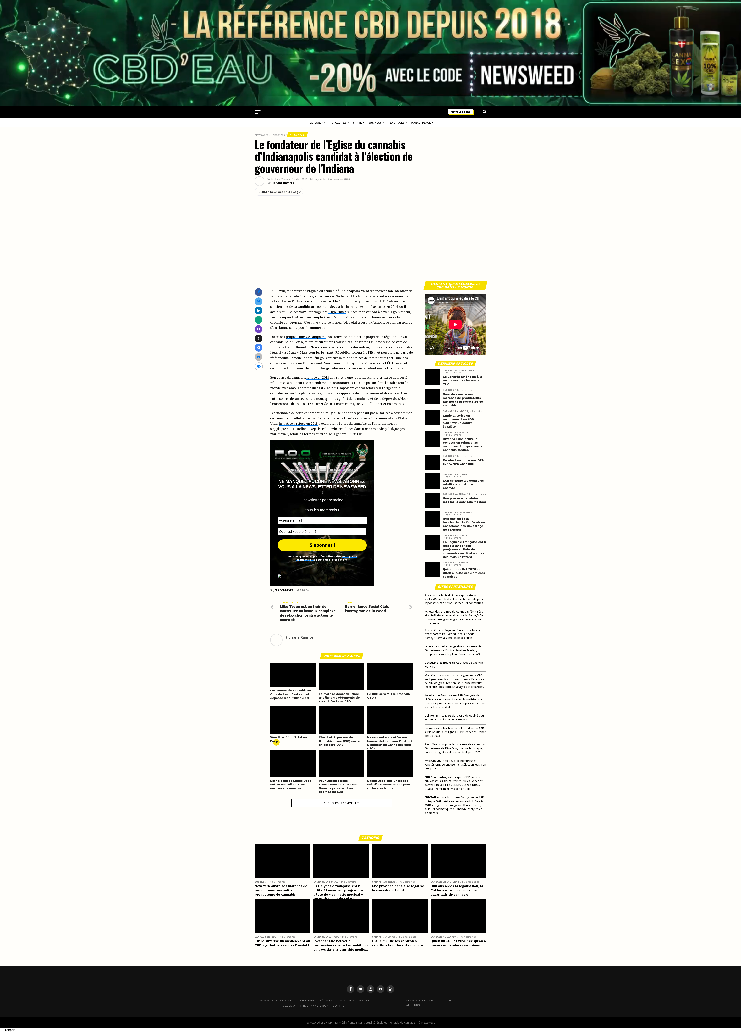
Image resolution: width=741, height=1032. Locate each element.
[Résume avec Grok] (259, 338)
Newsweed (262, 135)
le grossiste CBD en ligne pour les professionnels (454, 677)
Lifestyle (297, 135)
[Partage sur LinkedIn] (258, 310)
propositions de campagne (306, 337)
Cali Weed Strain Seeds (458, 634)
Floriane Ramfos (283, 182)
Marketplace (421, 122)
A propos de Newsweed (274, 1000)
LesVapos (436, 599)
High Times (337, 312)
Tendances (396, 122)
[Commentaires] (259, 366)
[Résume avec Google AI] (258, 348)
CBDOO (436, 761)
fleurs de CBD (452, 662)
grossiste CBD (454, 715)
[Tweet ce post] (258, 301)
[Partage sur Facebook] (259, 292)
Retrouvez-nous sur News (428, 1000)
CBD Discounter (435, 777)
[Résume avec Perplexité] (258, 329)
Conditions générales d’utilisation (325, 1000)
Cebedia (289, 1005)
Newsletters (460, 111)
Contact (339, 1005)
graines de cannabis (455, 611)
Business (375, 122)
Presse (364, 1000)
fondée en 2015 (317, 377)
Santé (357, 122)
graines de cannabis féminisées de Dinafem (455, 746)
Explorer (316, 122)
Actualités (338, 122)
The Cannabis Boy (314, 1005)
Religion (304, 590)
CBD (481, 728)
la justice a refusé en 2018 (298, 423)
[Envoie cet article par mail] (258, 357)
